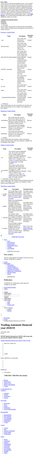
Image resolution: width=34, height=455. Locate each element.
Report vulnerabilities (9, 384)
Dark (8, 303)
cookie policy (14, 162)
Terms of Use (7, 383)
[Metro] (9, 237)
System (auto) (10, 305)
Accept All (3, 23)
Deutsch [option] (9, 310)
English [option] (9, 309)
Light (8, 302)
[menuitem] (20, 302)
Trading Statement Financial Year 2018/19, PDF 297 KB (15, 340)
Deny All (3, 21)
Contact (6, 386)
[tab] (17, 32)
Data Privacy (7, 381)
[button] (5, 239)
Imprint (6, 380)
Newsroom (21, 237)
